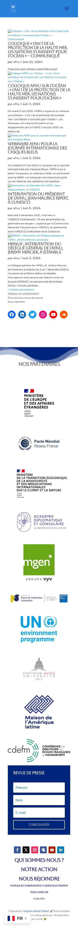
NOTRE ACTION (39, 869)
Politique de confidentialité (23, 293)
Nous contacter (39, 892)
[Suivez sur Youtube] (52, 849)
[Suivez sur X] (26, 849)
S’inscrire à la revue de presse (25, 298)
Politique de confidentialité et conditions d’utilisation (39, 885)
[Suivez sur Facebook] (17, 849)
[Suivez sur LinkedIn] (60, 849)
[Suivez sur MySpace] (43, 849)
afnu (16, 62)
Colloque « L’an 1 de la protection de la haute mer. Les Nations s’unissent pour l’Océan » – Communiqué (38, 49)
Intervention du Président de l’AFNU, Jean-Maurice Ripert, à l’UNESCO (38, 198)
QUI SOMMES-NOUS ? (39, 860)
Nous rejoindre (16, 301)
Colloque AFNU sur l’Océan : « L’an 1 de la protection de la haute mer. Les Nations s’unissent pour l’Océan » (39, 91)
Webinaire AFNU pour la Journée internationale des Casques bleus (37, 147)
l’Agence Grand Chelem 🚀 (37, 911)
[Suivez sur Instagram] (34, 849)
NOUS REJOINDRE (39, 878)
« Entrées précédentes (21, 289)
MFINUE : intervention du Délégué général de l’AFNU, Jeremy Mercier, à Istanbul (35, 247)
